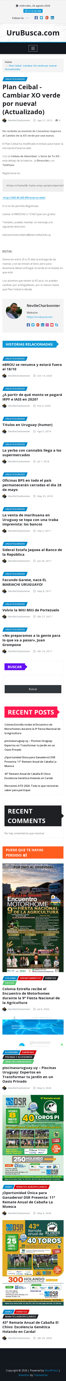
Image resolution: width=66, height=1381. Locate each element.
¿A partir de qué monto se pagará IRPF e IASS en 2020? (32, 397)
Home (8, 61)
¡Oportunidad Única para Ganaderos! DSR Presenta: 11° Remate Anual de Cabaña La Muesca (30, 762)
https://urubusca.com (39, 317)
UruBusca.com (33, 33)
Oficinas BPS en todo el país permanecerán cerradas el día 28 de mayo (31, 485)
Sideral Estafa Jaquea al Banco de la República (32, 552)
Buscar (15, 666)
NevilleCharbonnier (19, 120)
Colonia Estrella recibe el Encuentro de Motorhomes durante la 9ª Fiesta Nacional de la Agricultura (32, 729)
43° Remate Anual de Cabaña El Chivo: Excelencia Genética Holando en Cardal (30, 1327)
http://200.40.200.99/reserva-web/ (23, 197)
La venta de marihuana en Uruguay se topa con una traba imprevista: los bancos (30, 519)
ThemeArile (41, 1375)
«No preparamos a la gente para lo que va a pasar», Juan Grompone (31, 640)
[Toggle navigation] (33, 48)
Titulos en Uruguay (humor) (27, 424)
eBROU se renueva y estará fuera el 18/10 (32, 366)
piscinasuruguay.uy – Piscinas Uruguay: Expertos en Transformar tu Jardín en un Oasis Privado (29, 745)
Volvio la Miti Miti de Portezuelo (30, 610)
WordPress (51, 1370)
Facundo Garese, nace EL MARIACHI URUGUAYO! (24, 582)
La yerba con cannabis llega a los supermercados (31, 452)
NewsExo (23, 1375)
